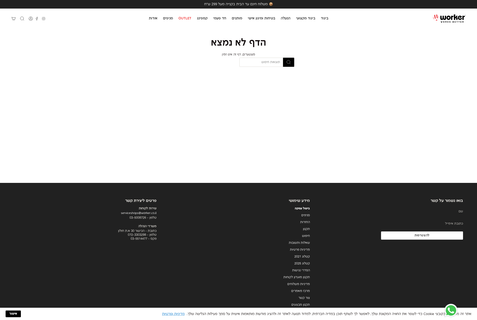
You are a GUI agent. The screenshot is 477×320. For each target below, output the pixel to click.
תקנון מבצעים (300, 304)
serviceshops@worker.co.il (139, 213)
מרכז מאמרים (300, 291)
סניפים (305, 215)
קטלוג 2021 (302, 256)
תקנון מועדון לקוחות (296, 277)
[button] (324, 18)
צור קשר (304, 298)
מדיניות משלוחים (298, 284)
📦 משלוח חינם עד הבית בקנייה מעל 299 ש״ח (238, 4)
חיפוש (306, 236)
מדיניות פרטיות (300, 249)
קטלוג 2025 (302, 263)
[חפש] (288, 62)
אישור (13, 313)
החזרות (305, 222)
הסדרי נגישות (301, 270)
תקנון (306, 229)
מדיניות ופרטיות (173, 314)
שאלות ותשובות (299, 242)
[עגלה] (13, 18)
